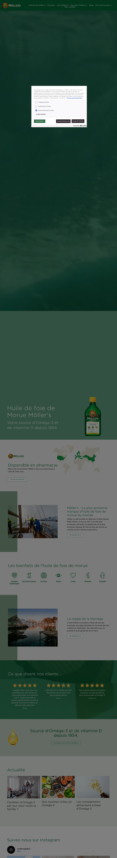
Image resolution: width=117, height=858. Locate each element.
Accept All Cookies (78, 121)
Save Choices (39, 121)
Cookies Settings (41, 114)
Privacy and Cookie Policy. (75, 98)
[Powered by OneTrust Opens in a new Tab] (79, 126)
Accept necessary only (63, 121)
